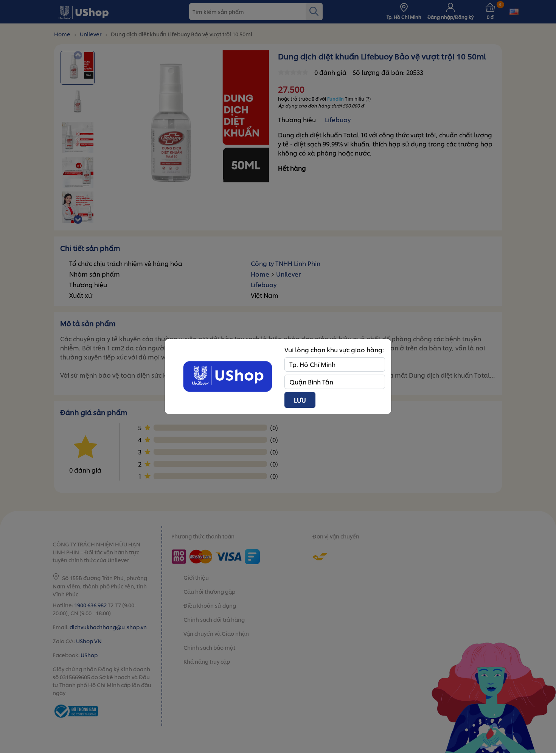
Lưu (300, 399)
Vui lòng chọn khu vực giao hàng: (334, 349)
